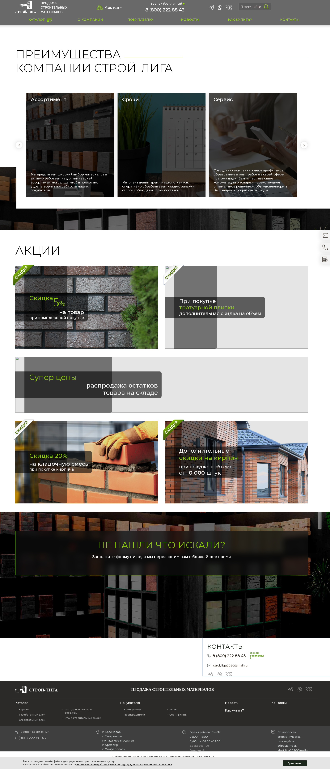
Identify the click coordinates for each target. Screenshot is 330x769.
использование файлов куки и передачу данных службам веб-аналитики (124, 764)
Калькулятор (132, 709)
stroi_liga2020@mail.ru (230, 665)
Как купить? (234, 710)
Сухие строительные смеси (83, 717)
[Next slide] (304, 145)
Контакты (279, 703)
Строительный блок (32, 719)
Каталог (21, 703)
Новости (232, 703)
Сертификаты (178, 714)
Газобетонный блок (32, 714)
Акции (173, 709)
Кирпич (24, 709)
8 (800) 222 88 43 (164, 10)
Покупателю (130, 703)
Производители (134, 714)
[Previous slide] (19, 145)
